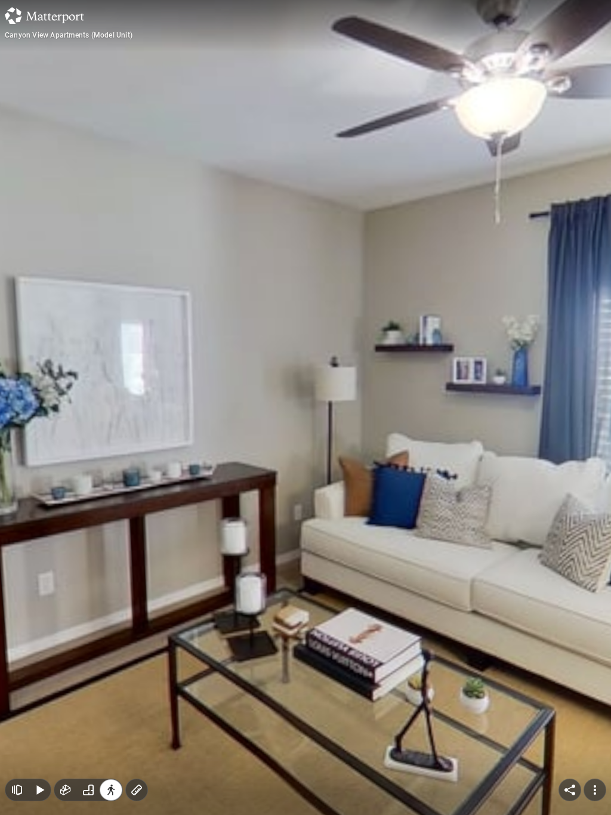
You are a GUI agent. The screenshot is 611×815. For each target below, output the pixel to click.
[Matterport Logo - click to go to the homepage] (44, 15)
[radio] (65, 790)
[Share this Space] (569, 790)
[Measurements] (136, 790)
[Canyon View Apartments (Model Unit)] (305, 407)
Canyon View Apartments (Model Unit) (68, 35)
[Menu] (595, 790)
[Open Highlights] (16, 790)
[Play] (39, 790)
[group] (88, 790)
